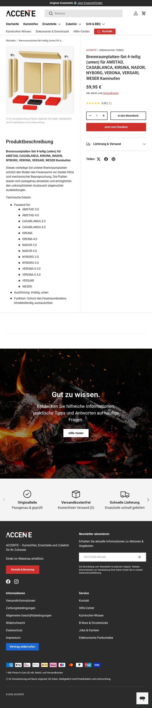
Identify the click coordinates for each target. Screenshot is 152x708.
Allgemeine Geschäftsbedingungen (29, 615)
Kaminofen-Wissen (18, 31)
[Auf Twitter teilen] (98, 159)
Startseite (12, 24)
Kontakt (84, 600)
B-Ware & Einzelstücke (93, 623)
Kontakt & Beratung (22, 569)
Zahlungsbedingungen (20, 608)
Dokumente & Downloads (52, 31)
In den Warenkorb (128, 115)
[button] (144, 13)
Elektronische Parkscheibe (96, 638)
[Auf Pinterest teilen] (113, 159)
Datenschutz (14, 630)
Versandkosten (111, 93)
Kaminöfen (30, 24)
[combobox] (84, 13)
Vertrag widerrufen (22, 646)
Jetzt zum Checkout (116, 126)
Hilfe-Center (81, 31)
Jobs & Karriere (89, 630)
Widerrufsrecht (15, 623)
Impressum (13, 638)
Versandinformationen (20, 600)
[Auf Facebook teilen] (106, 159)
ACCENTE (91, 50)
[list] (40, 80)
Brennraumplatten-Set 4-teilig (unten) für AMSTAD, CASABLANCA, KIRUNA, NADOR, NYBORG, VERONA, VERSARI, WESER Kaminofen (41, 40)
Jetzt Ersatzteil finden (90, 3)
